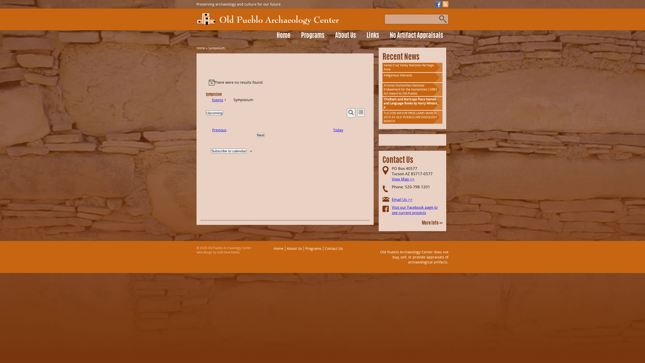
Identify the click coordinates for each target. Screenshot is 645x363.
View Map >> (403, 179)
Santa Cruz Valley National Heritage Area (409, 67)
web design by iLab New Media (218, 252)
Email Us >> (402, 199)
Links (373, 36)
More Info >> (432, 223)
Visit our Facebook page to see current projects (415, 210)
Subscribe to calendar (228, 151)
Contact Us (334, 248)
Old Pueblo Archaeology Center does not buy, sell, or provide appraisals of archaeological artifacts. (414, 257)
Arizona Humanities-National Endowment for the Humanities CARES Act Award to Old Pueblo (410, 89)
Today (338, 130)
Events (217, 100)
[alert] (285, 82)
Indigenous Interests (398, 75)
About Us (345, 36)
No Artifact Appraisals (416, 36)
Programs (313, 36)
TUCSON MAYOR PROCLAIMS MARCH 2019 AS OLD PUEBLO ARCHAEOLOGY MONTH (410, 117)
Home (284, 36)
